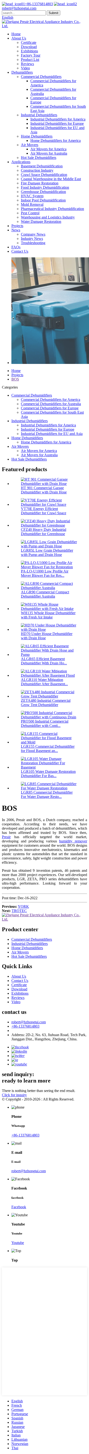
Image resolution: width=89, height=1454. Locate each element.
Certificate (28, 42)
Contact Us (19, 251)
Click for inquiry (14, 1095)
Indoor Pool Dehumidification (43, 200)
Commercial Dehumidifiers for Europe (50, 408)
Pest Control (30, 213)
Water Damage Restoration (41, 221)
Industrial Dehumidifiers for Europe (57, 123)
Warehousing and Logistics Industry (48, 217)
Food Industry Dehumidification (45, 187)
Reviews (27, 64)
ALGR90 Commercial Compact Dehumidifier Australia (45, 594)
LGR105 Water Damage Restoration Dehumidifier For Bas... (48, 774)
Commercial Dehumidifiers (41, 77)
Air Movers (29, 145)
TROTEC (19, 911)
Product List (30, 60)
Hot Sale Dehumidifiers (38, 158)
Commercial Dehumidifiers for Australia (51, 404)
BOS (15, 379)
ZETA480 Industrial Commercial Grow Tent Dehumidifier (45, 702)
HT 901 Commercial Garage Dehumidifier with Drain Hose (44, 490)
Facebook (18, 1207)
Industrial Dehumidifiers (39, 115)
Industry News (32, 239)
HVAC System (32, 196)
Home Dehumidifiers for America (55, 141)
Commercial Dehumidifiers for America (50, 400)
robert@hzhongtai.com (28, 1022)
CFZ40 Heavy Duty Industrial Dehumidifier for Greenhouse (43, 532)
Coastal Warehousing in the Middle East (51, 179)
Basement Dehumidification (42, 166)
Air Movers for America (48, 149)
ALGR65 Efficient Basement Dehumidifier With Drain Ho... (44, 661)
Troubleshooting (33, 243)
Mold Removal (32, 204)
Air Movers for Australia (48, 153)
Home (16, 34)
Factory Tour (30, 55)
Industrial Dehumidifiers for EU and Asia (52, 434)
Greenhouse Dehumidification (43, 192)
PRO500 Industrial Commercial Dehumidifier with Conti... (44, 723)
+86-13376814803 (39, 4)
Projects (17, 226)
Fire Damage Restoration (39, 183)
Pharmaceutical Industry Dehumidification (52, 209)
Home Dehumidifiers (36, 136)
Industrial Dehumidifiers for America (57, 119)
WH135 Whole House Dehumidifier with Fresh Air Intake (48, 615)
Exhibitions (29, 51)
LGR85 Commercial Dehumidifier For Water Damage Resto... (47, 794)
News (15, 230)
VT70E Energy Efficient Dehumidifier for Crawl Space (43, 511)
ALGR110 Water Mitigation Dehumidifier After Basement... (44, 682)
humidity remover (73, 841)
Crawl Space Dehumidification (44, 175)
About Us (18, 38)
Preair (6, 837)
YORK (23, 906)
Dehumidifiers (22, 72)
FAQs (15, 247)
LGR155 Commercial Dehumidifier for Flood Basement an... (48, 748)
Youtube (17, 1243)
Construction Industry (37, 170)
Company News (33, 234)
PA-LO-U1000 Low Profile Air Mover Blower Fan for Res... (44, 573)
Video (25, 68)
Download (29, 47)
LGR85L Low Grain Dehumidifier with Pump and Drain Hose (47, 552)
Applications (20, 162)
